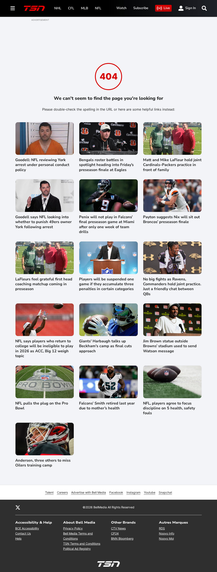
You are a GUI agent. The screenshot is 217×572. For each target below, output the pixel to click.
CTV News (118, 528)
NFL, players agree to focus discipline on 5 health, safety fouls (169, 408)
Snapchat (165, 492)
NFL (98, 8)
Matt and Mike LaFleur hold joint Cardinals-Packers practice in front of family (172, 165)
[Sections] (12, 8)
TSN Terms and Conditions (81, 543)
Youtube (149, 492)
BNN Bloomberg (122, 538)
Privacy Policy (73, 528)
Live (167, 8)
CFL (71, 8)
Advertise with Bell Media (88, 492)
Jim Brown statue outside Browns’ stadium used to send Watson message (170, 346)
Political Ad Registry (77, 548)
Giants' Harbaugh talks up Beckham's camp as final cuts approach (105, 346)
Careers (62, 492)
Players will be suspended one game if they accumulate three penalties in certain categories (106, 284)
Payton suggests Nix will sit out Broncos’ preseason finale (171, 219)
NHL (57, 8)
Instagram (133, 492)
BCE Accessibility (27, 528)
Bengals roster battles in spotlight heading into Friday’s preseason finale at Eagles (106, 165)
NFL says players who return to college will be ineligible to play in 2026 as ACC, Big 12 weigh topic (44, 348)
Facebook (116, 492)
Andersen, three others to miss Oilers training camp (43, 463)
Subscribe (140, 8)
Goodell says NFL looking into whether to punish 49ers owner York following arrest (43, 222)
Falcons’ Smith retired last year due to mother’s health (107, 406)
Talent (49, 492)
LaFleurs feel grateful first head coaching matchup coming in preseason (43, 284)
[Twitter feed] (17, 507)
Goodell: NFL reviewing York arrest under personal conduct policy (42, 165)
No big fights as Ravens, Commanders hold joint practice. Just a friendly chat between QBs (172, 286)
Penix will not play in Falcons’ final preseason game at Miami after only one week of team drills (106, 224)
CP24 (115, 533)
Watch (121, 8)
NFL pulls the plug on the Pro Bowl (41, 406)
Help (18, 538)
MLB (84, 8)
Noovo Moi (166, 538)
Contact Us (23, 533)
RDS (162, 528)
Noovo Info (166, 533)
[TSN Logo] (34, 8)
